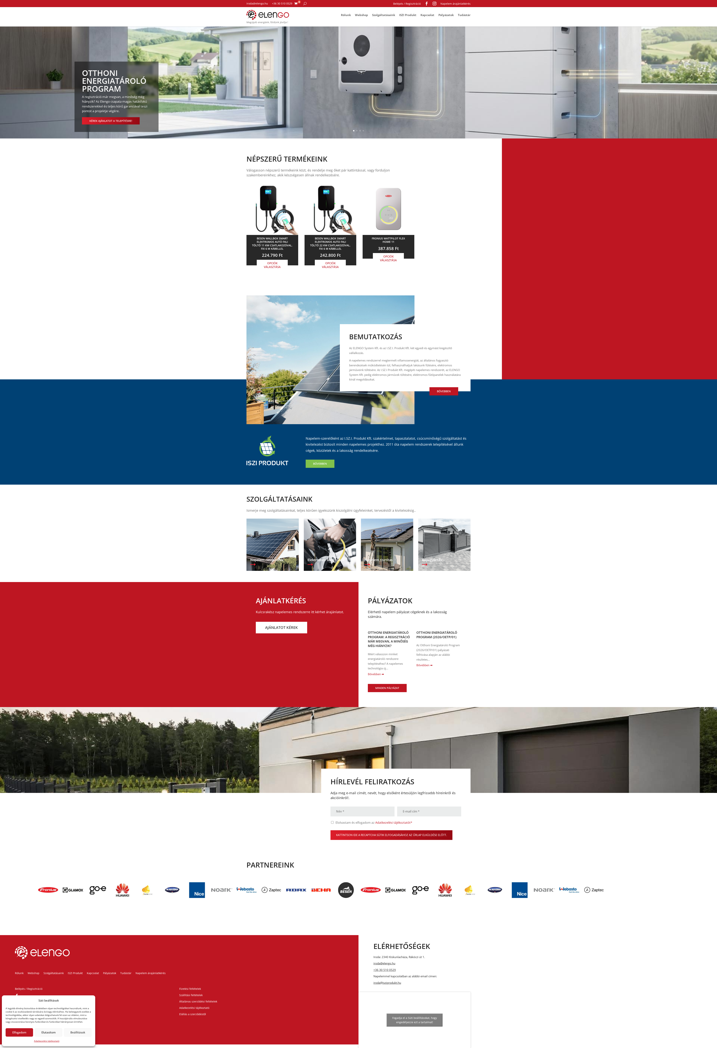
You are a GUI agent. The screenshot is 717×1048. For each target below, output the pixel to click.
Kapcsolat (427, 15)
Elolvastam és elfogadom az (374, 823)
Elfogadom (19, 1032)
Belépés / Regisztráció (407, 3)
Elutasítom (48, 1032)
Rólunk (346, 15)
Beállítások (77, 1032)
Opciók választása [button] (272, 265)
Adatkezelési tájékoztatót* (393, 823)
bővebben (444, 391)
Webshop (361, 15)
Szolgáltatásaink (383, 15)
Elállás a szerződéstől (192, 1014)
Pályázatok (446, 15)
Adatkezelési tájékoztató (46, 1041)
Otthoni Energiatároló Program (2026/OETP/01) (436, 634)
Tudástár (464, 15)
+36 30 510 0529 (282, 3)
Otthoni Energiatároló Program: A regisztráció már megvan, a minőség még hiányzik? (389, 639)
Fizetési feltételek (190, 989)
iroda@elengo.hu (257, 3)
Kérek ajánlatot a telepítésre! (110, 121)
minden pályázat (387, 688)
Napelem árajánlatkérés (455, 3)
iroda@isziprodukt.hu (387, 983)
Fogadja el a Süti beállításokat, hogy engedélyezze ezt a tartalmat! (414, 1020)
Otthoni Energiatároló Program (114, 81)
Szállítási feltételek (191, 995)
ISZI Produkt (407, 15)
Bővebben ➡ (376, 674)
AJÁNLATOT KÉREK (281, 627)
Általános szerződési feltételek (198, 1001)
